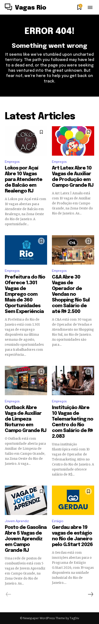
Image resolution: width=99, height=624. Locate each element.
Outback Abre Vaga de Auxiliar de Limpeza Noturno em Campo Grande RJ (25, 419)
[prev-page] (8, 594)
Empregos (12, 162)
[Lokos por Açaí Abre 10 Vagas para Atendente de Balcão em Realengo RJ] (26, 141)
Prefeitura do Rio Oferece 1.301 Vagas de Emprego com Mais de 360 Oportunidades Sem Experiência (25, 294)
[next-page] (90, 594)
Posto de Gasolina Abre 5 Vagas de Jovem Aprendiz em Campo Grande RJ (26, 539)
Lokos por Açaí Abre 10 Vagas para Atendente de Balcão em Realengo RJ (23, 180)
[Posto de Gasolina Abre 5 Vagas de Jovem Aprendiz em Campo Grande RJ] (26, 500)
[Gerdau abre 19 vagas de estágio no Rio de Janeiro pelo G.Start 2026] (73, 500)
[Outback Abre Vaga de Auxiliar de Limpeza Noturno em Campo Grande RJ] (26, 380)
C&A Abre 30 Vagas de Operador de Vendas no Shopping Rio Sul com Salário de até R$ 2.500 (71, 294)
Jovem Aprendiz (17, 521)
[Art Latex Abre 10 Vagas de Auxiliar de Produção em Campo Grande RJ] (73, 141)
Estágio (57, 521)
